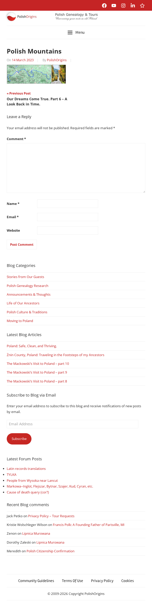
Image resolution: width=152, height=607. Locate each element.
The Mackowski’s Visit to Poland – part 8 (37, 381)
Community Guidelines (36, 580)
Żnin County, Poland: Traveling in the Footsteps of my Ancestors (55, 355)
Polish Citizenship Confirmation (50, 551)
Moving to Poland (20, 320)
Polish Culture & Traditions (27, 312)
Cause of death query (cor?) (28, 492)
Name (13, 203)
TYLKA (11, 474)
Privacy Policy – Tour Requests (51, 516)
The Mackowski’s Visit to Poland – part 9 (37, 372)
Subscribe (19, 438)
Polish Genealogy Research (27, 285)
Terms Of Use (72, 580)
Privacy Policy (102, 580)
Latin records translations (26, 468)
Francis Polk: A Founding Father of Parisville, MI (88, 524)
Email (13, 217)
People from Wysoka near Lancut (32, 480)
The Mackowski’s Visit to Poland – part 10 (38, 363)
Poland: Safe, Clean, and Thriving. (32, 346)
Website (13, 230)
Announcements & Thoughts (28, 294)
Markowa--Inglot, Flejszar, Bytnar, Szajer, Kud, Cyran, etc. (50, 486)
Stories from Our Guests (25, 276)
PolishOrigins (57, 60)
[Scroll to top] (145, 600)
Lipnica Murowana (36, 533)
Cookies (127, 580)
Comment (16, 139)
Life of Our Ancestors (23, 303)
